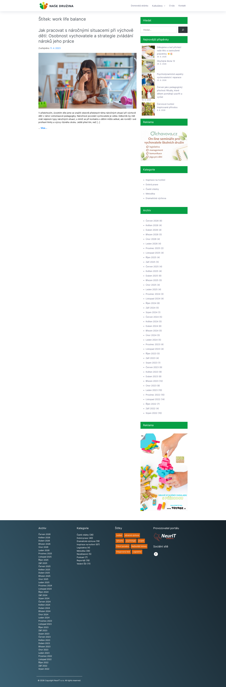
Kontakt (182, 6)
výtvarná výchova (132, 535)
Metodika (150, 193)
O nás (172, 6)
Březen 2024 (152, 330)
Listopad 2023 (153, 349)
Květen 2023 (152, 372)
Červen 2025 (152, 266)
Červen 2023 (152, 367)
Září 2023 (150, 358)
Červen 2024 (152, 317)
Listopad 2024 (153, 298)
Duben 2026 (152, 230)
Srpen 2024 (151, 312)
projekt (141, 541)
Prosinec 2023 (153, 344)
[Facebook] (156, 554)
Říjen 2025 (151, 257)
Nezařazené (82, 554)
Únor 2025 (151, 285)
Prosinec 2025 (153, 248)
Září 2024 (150, 307)
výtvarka (119, 541)
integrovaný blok (123, 552)
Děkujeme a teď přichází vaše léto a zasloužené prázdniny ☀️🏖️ (169, 50)
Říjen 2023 (151, 353)
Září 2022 (150, 408)
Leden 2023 (152, 390)
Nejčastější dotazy (139, 546)
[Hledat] (183, 30)
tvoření (119, 535)
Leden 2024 (152, 339)
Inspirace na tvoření (155, 180)
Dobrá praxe (152, 184)
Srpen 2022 (151, 413)
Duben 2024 (152, 326)
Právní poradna (122, 546)
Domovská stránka (139, 6)
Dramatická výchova (156, 198)
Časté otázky (152, 189)
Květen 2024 (152, 321)
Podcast (80, 557)
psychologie (131, 541)
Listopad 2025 (153, 252)
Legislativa (82, 547)
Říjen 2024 (151, 303)
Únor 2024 (151, 335)
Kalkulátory (157, 6)
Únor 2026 (151, 239)
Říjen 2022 (151, 404)
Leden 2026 (152, 243)
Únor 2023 (151, 385)
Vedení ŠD (81, 563)
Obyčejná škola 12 (166, 61)
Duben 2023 (152, 376)
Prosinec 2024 (153, 294)
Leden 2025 (152, 289)
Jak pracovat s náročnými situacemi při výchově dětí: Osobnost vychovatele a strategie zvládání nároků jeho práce (85, 36)
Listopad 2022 (153, 399)
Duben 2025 (152, 275)
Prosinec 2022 (153, 394)
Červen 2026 (152, 220)
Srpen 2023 (151, 362)
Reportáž (81, 560)
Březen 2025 (152, 280)
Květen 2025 (152, 271)
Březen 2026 (152, 234)
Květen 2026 (152, 225)
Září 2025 (150, 262)
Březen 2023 (152, 381)
